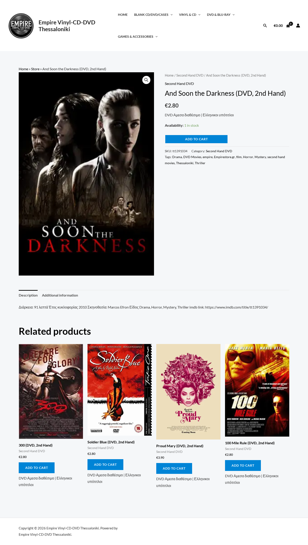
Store (35, 69)
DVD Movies (192, 157)
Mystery (260, 157)
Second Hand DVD (189, 75)
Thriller (200, 163)
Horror (248, 157)
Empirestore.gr (224, 157)
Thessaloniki (184, 163)
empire (208, 157)
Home (123, 14)
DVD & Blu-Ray (218, 14)
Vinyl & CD (187, 14)
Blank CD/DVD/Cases (151, 14)
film (239, 157)
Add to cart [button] (36, 468)
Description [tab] (28, 295)
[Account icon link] (298, 25)
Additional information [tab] (60, 295)
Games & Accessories (135, 36)
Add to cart (196, 139)
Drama (177, 157)
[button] (170, 14)
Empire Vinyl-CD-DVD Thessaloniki (67, 25)
